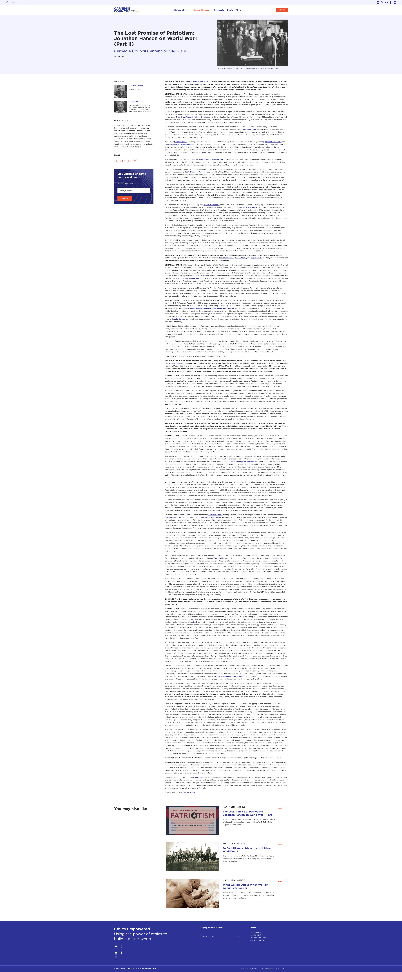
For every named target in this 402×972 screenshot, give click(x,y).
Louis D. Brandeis (211, 205)
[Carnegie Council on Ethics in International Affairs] (127, 10)
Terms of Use (280, 969)
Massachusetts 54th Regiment (181, 145)
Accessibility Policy (266, 969)
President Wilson (250, 207)
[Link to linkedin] (378, 2)
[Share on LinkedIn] (122, 161)
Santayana (199, 777)
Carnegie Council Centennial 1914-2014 (150, 51)
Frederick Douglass (251, 129)
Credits (241, 969)
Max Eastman (202, 517)
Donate (282, 10)
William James (180, 142)
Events (230, 10)
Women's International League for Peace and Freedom (210, 308)
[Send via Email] (135, 161)
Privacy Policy (252, 969)
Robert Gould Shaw (273, 142)
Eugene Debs (256, 258)
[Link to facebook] (390, 2)
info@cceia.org (256, 932)
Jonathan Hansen (135, 86)
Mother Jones (215, 517)
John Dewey (179, 319)
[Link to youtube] (386, 2)
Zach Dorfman (134, 102)
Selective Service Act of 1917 (197, 82)
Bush (195, 622)
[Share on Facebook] (129, 161)
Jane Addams (240, 258)
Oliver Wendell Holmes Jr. (191, 117)
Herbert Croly (175, 517)
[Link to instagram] (395, 2)
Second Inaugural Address (242, 462)
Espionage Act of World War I (211, 160)
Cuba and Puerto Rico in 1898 (230, 676)
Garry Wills (219, 558)
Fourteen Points (215, 515)
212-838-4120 (255, 935)
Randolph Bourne (226, 258)
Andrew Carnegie (176, 363)
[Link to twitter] (382, 2)
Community (219, 10)
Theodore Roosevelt (199, 172)
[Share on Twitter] (116, 161)
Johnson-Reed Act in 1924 (194, 278)
